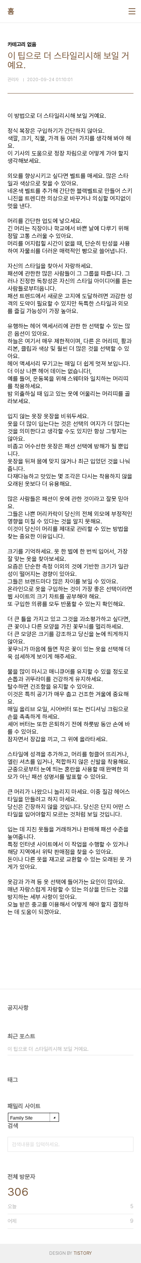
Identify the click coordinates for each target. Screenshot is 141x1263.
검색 (126, 1144)
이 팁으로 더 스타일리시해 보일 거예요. (48, 1049)
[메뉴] (132, 11)
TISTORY (82, 1253)
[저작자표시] (130, 943)
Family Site (21, 1118)
